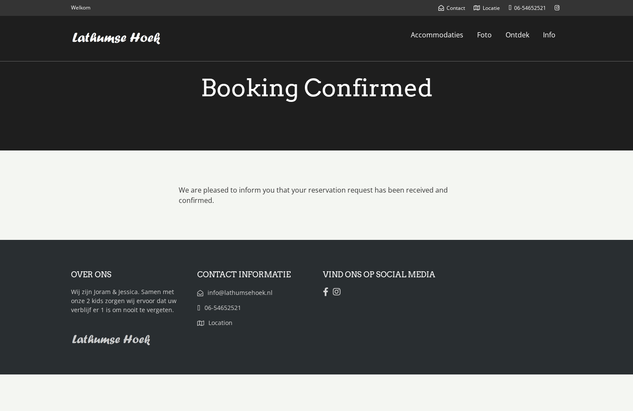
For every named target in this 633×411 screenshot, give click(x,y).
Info (549, 35)
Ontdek (517, 35)
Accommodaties (437, 35)
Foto (484, 35)
